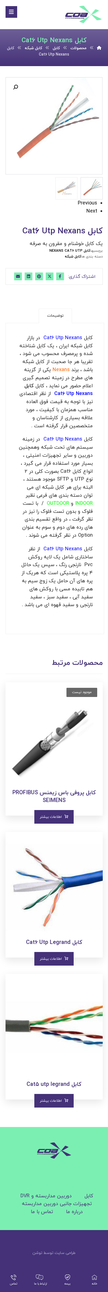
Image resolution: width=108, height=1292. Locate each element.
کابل (88, 1196)
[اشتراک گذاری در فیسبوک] (60, 276)
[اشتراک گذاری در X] (49, 276)
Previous (87, 203)
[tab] (55, 316)
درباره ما (74, 1211)
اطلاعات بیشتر (51, 816)
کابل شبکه (73, 256)
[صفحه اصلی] (99, 48)
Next (91, 211)
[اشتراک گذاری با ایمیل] (18, 276)
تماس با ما (42, 1211)
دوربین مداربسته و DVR (46, 1196)
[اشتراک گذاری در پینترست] (39, 276)
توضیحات (55, 315)
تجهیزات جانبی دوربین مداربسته (57, 1203)
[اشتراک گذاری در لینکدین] (28, 276)
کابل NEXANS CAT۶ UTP (69, 250)
